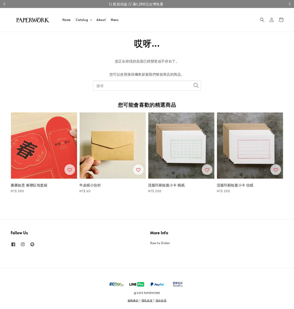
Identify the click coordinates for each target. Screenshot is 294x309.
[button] (262, 20)
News (114, 20)
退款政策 (161, 300)
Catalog (82, 20)
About (101, 20)
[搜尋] (196, 85)
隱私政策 (147, 300)
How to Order (160, 243)
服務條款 (133, 300)
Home (66, 20)
